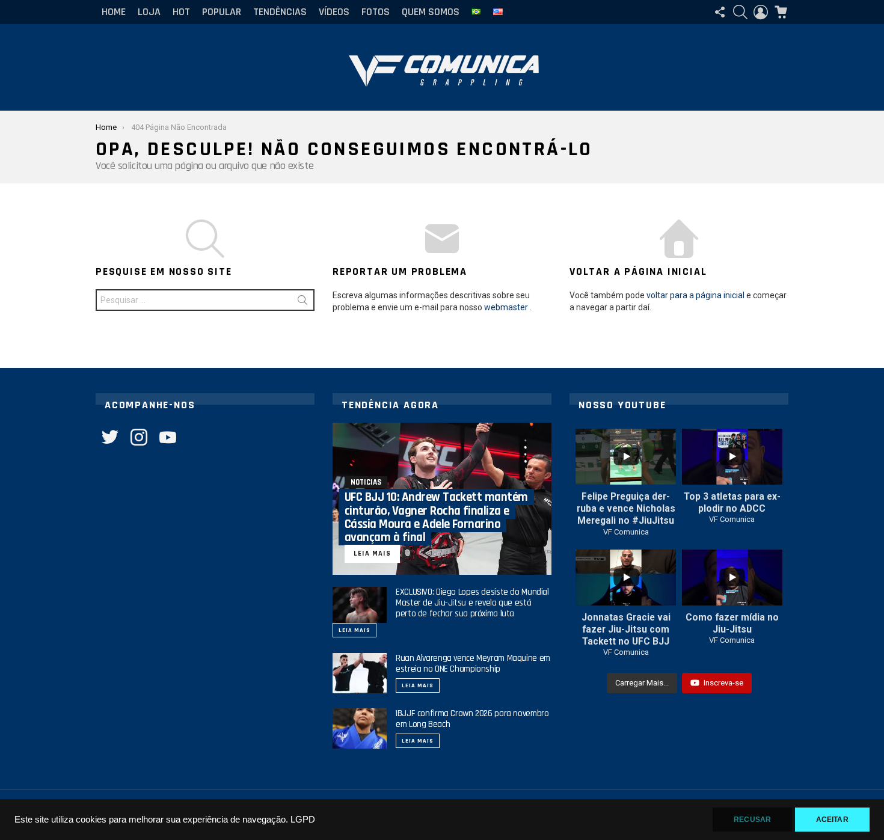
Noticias (366, 482)
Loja (149, 12)
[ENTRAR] (761, 12)
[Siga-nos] (720, 12)
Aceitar (832, 819)
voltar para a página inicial (695, 295)
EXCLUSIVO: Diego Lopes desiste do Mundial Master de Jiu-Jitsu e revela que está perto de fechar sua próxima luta (472, 602)
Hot (181, 12)
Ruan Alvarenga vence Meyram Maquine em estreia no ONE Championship (473, 663)
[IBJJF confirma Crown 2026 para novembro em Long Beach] (360, 728)
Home (114, 12)
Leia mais (354, 630)
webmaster (506, 307)
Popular (221, 12)
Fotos (375, 12)
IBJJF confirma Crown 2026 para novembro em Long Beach (472, 719)
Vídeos (334, 12)
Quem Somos (430, 12)
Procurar (302, 302)
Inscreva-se (723, 682)
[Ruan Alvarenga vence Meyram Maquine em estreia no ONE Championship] (360, 673)
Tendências (280, 12)
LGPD (302, 819)
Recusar (752, 819)
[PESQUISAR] (740, 12)
